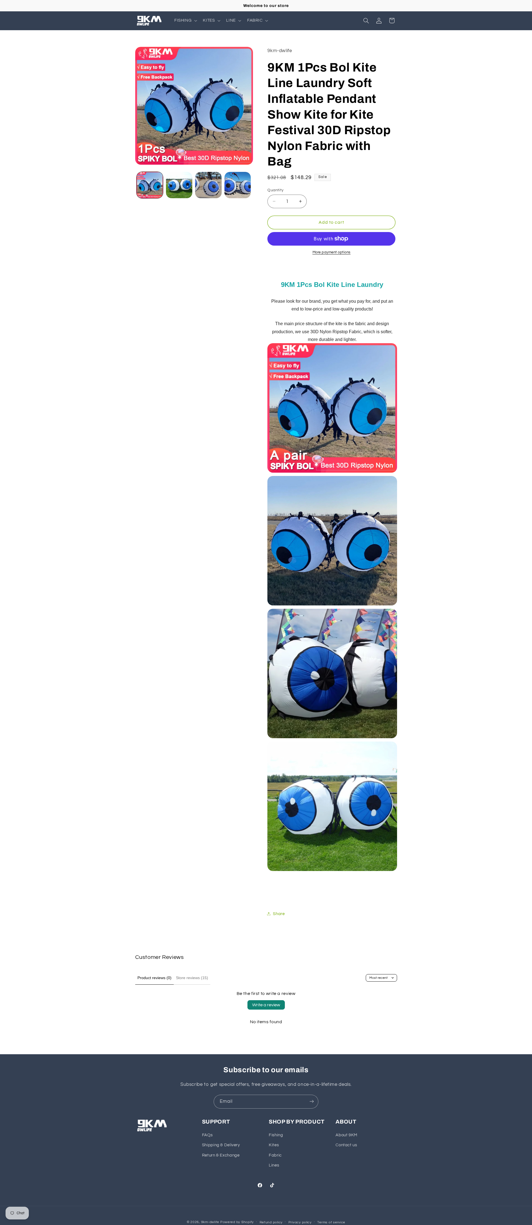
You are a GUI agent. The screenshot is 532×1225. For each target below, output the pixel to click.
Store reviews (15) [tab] (192, 978)
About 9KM (346, 1135)
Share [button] (279, 913)
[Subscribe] (311, 1101)
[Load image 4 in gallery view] (237, 185)
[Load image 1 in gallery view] (150, 185)
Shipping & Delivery (221, 1145)
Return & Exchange (221, 1155)
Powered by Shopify (237, 1221)
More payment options (332, 252)
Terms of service (331, 1222)
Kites (274, 1145)
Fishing (276, 1135)
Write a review (266, 1005)
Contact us (346, 1145)
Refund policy (271, 1222)
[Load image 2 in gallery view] (179, 185)
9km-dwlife (210, 1221)
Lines (274, 1165)
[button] (185, 20)
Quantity (275, 190)
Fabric (275, 1155)
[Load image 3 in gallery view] (208, 185)
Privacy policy (300, 1222)
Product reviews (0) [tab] (154, 978)
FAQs (207, 1135)
